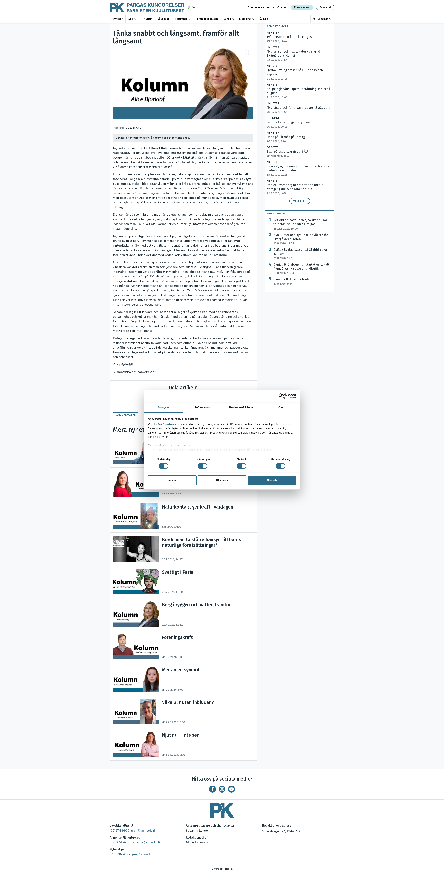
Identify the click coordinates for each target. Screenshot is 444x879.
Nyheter (118, 18)
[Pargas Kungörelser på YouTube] (231, 789)
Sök (265, 18)
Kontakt (282, 7)
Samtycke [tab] (163, 407)
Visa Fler (299, 201)
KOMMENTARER (125, 415)
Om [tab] (280, 407)
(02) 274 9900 (120, 842)
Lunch (227, 18)
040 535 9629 (120, 854)
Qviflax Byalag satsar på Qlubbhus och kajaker (301, 254)
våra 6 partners (166, 424)
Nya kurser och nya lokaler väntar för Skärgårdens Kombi (300, 239)
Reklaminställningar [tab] (241, 407)
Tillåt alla (272, 480)
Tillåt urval (222, 480)
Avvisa (172, 480)
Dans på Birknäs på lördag (292, 281)
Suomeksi (325, 7)
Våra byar (163, 18)
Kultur (148, 18)
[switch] (202, 466)
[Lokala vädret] (189, 7)
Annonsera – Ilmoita (260, 7)
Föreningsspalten (207, 18)
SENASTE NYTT (278, 26)
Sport (132, 18)
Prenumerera (301, 7)
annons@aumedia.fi (146, 842)
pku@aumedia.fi (143, 854)
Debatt (272, 147)
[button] (322, 19)
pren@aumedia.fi (143, 830)
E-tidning (245, 18)
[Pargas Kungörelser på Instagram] (222, 789)
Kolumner (181, 18)
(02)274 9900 (120, 830)
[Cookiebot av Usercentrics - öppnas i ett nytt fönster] (281, 396)
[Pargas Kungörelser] (222, 809)
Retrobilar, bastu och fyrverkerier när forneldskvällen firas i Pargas (300, 224)
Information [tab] (202, 407)
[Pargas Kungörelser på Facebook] (212, 789)
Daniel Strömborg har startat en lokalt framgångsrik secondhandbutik (295, 189)
